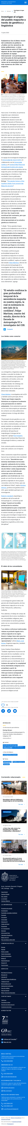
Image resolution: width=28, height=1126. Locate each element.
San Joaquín (4, 896)
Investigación (4, 910)
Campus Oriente (5, 894)
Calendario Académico (6, 935)
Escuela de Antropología (10, 745)
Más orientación (7, 1090)
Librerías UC (4, 977)
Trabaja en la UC (5, 981)
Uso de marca (4, 965)
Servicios (4, 968)
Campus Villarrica (5, 901)
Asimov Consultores (16, 1117)
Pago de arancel (5, 990)
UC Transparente (5, 928)
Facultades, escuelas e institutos (9, 913)
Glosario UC (4, 963)
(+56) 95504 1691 (8, 1103)
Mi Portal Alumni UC (6, 983)
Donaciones (4, 926)
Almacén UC (4, 975)
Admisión (3, 930)
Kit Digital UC (10, 1124)
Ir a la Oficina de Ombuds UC (10, 1109)
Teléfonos (3, 1000)
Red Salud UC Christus (6, 972)
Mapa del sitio (6, 1042)
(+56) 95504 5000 (8, 1073)
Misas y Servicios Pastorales (8, 992)
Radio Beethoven (5, 960)
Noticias (9, 11)
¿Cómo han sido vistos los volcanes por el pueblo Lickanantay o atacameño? (12, 830)
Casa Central (4, 892)
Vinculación (4, 917)
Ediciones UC (4, 922)
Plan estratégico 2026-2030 (8, 939)
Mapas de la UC (5, 937)
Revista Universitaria (6, 956)
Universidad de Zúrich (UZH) (12, 160)
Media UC (3, 958)
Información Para (5, 933)
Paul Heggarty (17, 435)
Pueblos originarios (18, 762)
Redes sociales (5, 951)
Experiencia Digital (5, 1119)
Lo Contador (4, 898)
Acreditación (6, 1010)
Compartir (10, 329)
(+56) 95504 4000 (8, 1061)
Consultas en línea (5, 1002)
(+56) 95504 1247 (8, 1105)
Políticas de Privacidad (9, 1039)
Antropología (7, 762)
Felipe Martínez (14, 262)
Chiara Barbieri (6, 394)
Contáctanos (6, 996)
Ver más (21, 804)
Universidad (4, 919)
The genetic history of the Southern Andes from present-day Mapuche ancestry (12, 183)
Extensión (3, 915)
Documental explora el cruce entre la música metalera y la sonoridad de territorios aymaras (14, 860)
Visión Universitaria (6, 954)
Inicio (2, 11)
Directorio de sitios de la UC (7, 1004)
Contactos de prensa (6, 1007)
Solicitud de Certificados (7, 986)
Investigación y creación (10, 754)
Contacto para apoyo (8, 1087)
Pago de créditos (5, 988)
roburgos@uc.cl (7, 738)
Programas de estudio (6, 908)
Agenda (3, 949)
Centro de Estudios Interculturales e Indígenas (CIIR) (13, 747)
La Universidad (6, 904)
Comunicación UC (7, 943)
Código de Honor (5, 924)
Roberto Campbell (7, 496)
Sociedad (6, 764)
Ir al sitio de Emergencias (10, 1076)
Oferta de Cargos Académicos (8, 979)
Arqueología (7, 783)
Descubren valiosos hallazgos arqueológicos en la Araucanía (13, 800)
